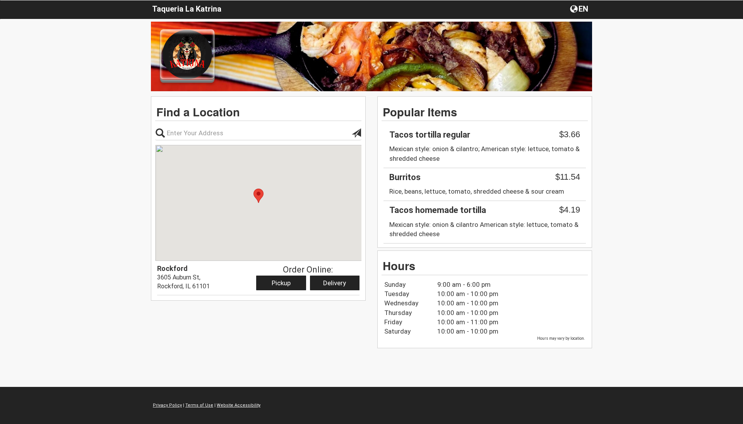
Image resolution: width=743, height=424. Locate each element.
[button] (580, 8)
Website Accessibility (238, 405)
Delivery (334, 283)
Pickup (281, 283)
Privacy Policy (167, 405)
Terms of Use (199, 405)
